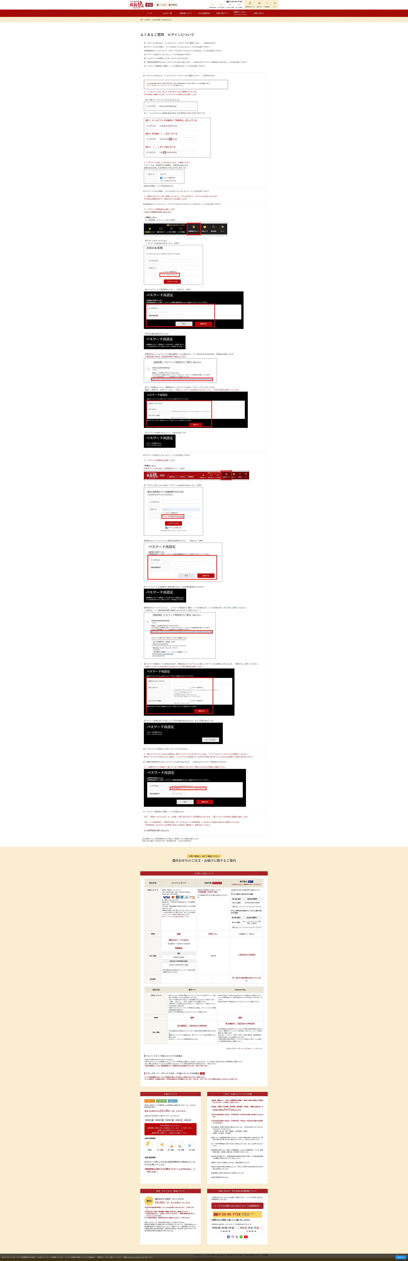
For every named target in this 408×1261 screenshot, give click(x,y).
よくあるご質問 (230, 7)
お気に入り (259, 6)
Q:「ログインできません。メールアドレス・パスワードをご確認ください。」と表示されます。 (180, 43)
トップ (149, 13)
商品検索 (267, 6)
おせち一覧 (167, 13)
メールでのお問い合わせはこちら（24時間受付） (237, 1205)
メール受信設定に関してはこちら (156, 830)
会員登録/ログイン (250, 6)
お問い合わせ (259, 13)
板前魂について (186, 13)
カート (274, 6)
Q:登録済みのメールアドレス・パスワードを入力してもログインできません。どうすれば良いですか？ (183, 51)
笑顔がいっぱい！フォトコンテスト (240, 13)
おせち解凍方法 (204, 13)
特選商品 (174, 5)
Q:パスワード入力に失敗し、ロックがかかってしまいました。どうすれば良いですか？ (177, 47)
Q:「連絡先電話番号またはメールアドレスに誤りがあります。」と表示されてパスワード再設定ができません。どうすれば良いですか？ (196, 62)
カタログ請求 (221, 7)
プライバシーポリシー (135, 1257)
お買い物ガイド (222, 13)
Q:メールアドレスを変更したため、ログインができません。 (167, 58)
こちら (186, 1012)
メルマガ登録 (238, 7)
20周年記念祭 (212, 7)
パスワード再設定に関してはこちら (157, 212)
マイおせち (162, 5)
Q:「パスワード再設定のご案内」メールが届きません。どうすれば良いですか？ (174, 66)
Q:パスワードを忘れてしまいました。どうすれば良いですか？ (168, 54)
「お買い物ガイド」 (249, 1048)
